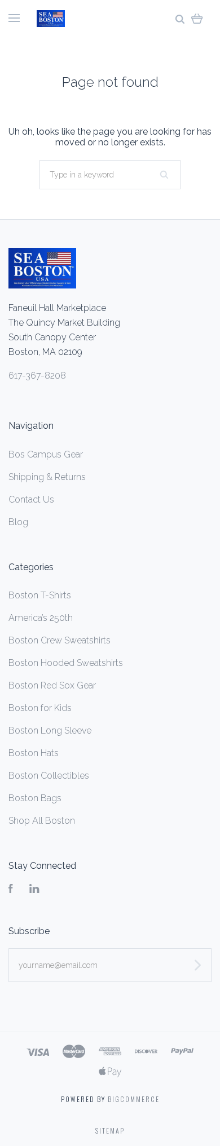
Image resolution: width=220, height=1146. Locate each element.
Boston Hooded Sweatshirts (65, 663)
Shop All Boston (41, 820)
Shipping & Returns (47, 477)
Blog (18, 522)
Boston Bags (34, 798)
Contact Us (31, 499)
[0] (197, 18)
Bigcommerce (134, 1099)
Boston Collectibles (48, 775)
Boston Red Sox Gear (52, 685)
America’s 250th (40, 617)
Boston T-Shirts (39, 595)
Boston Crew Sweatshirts (59, 640)
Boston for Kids (40, 708)
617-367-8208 (37, 375)
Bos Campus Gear (45, 454)
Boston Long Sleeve (49, 730)
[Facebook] (10, 890)
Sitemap (110, 1130)
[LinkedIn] (34, 890)
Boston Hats (33, 753)
